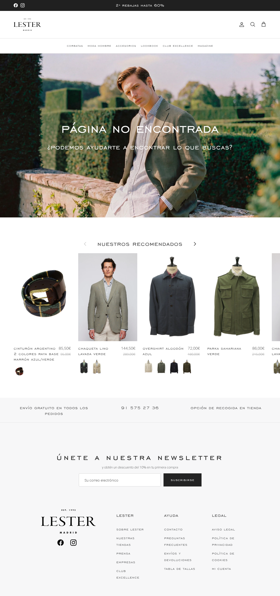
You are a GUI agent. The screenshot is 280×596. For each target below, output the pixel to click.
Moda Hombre (99, 46)
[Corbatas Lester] (27, 25)
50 (108, 332)
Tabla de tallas (179, 569)
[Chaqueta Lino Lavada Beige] (97, 366)
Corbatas (75, 46)
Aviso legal (223, 529)
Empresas (125, 562)
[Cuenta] (240, 24)
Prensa (123, 553)
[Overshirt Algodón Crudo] (148, 366)
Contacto (173, 529)
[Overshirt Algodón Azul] (174, 366)
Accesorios (126, 46)
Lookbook (149, 46)
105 (55, 332)
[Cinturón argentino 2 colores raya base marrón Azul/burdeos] (19, 371)
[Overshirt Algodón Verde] (161, 366)
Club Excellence (178, 46)
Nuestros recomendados (139, 244)
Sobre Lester (130, 529)
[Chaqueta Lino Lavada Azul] (84, 366)
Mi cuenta (221, 569)
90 (32, 332)
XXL (253, 332)
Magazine (205, 46)
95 (43, 332)
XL (189, 332)
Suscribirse (182, 480)
